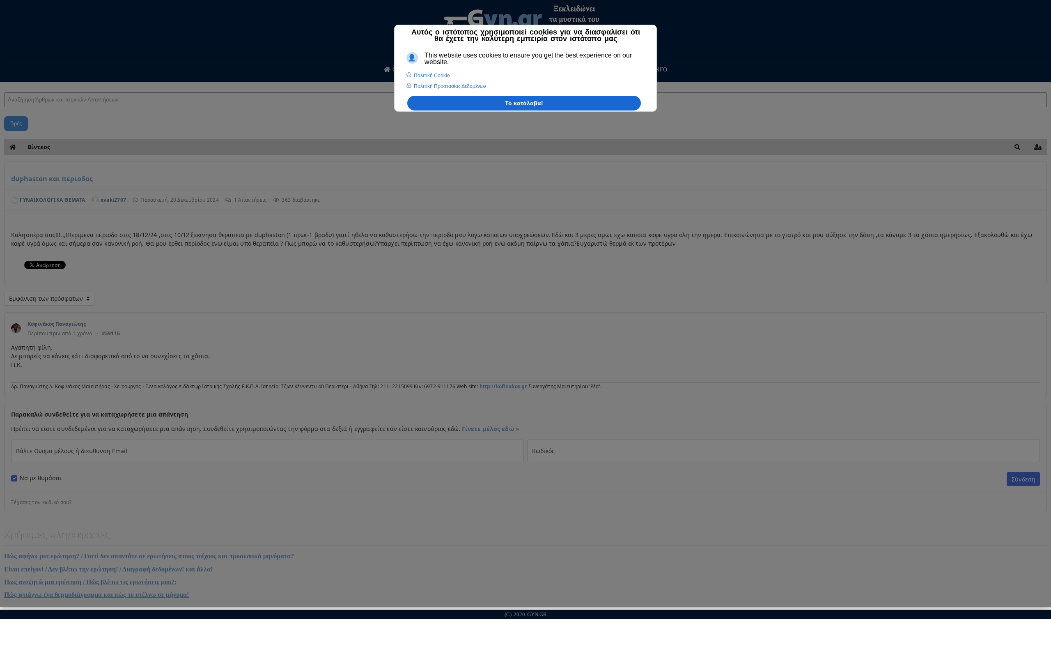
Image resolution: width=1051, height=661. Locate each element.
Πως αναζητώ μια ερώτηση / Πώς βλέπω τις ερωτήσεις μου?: (90, 581)
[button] (1017, 147)
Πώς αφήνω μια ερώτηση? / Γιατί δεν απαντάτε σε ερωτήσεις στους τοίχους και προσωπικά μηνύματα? (149, 556)
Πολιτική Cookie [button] (432, 75)
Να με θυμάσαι (41, 478)
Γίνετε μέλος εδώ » (490, 429)
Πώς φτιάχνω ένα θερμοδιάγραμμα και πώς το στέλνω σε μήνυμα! (96, 594)
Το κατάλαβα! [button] (524, 103)
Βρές (16, 123)
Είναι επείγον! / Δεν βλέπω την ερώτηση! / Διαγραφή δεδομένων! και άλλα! (108, 569)
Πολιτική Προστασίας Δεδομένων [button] (450, 86)
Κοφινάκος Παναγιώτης (57, 323)
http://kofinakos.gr (503, 386)
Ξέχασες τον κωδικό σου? (41, 502)
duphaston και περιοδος (52, 178)
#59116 (111, 333)
